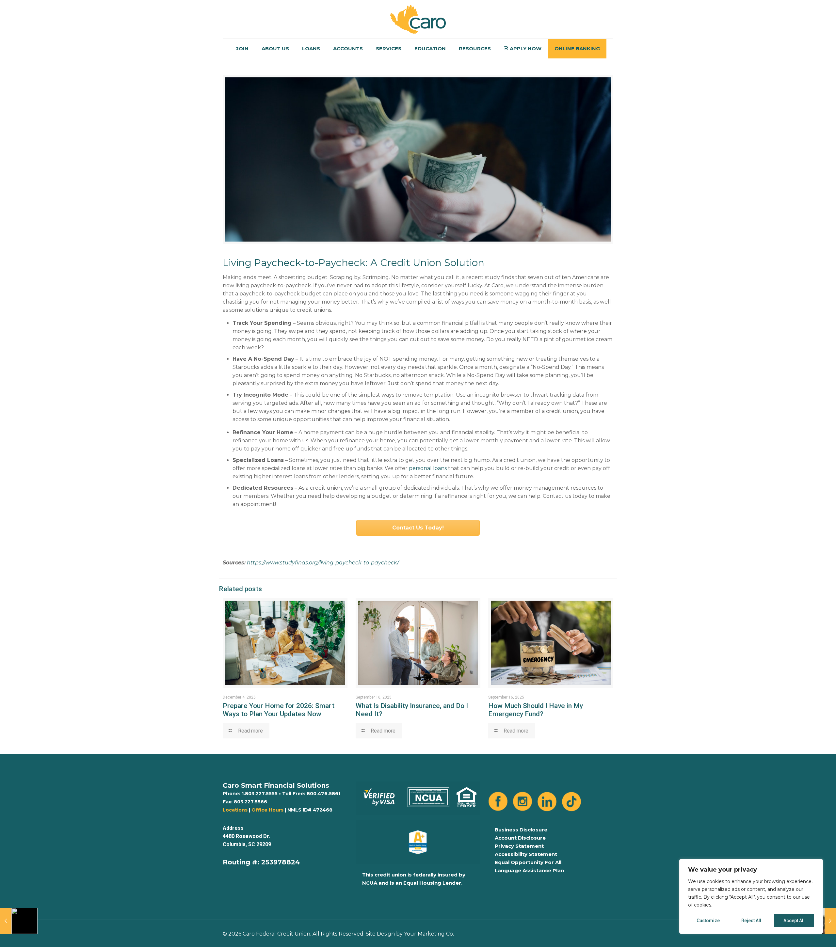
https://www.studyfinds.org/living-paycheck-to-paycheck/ (323, 563)
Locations (235, 810)
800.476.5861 (323, 794)
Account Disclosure (520, 838)
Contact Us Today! (418, 528)
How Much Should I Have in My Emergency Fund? (535, 710)
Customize (708, 920)
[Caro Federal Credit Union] (418, 19)
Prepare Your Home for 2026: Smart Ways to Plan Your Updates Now (278, 710)
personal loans (428, 468)
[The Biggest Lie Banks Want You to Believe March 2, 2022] (19, 921)
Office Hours (267, 810)
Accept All (794, 920)
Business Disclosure (521, 830)
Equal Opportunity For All (528, 862)
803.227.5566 (250, 802)
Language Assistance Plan (529, 870)
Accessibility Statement (526, 854)
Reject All (751, 920)
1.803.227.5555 (260, 794)
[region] (751, 896)
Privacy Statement (519, 846)
